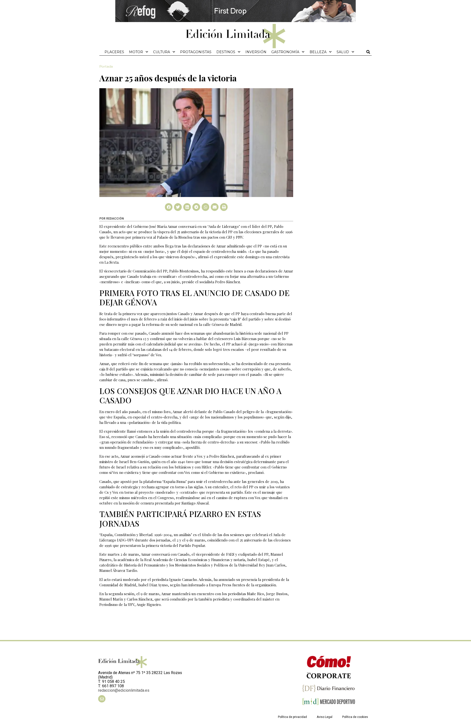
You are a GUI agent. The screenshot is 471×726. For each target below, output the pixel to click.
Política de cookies (355, 717)
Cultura (161, 52)
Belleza (318, 52)
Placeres (114, 52)
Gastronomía (285, 52)
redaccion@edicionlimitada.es (123, 690)
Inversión (255, 52)
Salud (343, 52)
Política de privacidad (292, 717)
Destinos (225, 52)
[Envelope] (101, 698)
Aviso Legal (324, 717)
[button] (368, 52)
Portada (106, 66)
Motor (136, 52)
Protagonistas (195, 52)
